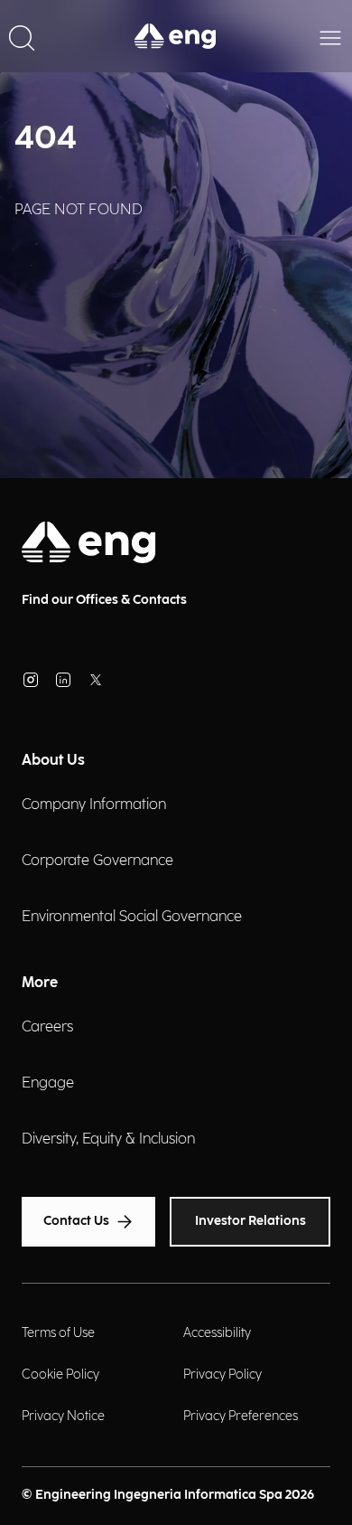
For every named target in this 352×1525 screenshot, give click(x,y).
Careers (47, 1027)
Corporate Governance (97, 861)
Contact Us (76, 1220)
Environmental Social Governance (132, 917)
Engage (48, 1083)
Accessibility (217, 1333)
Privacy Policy (222, 1374)
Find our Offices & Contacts (104, 599)
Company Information (94, 805)
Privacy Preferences (240, 1416)
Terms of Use (58, 1333)
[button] (22, 36)
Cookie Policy (60, 1374)
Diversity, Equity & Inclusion (108, 1139)
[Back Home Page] (176, 36)
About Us (53, 760)
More (40, 983)
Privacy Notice (63, 1416)
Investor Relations (250, 1220)
